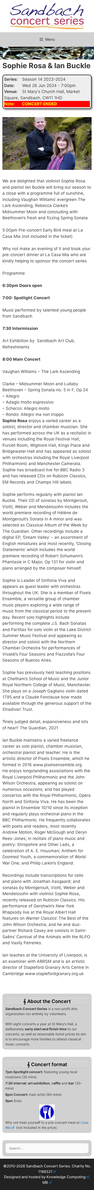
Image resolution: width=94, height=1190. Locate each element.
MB (45, 1182)
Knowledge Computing (66, 1177)
